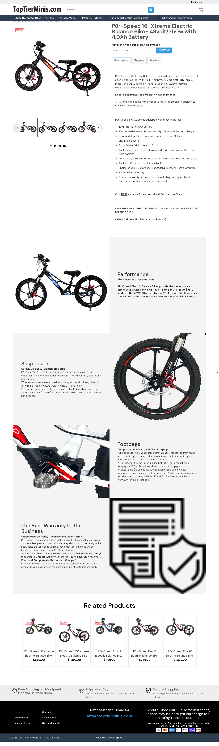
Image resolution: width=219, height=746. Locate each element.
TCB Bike (50, 18)
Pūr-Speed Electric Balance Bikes (129, 18)
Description (121, 60)
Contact (46, 712)
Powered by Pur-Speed (109, 737)
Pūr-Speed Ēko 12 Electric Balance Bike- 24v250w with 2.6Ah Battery (109, 653)
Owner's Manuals (51, 723)
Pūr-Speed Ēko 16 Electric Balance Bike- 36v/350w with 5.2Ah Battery (145, 653)
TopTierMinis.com (28, 737)
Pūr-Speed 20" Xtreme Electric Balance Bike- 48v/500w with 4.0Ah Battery (74, 653)
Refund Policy (49, 717)
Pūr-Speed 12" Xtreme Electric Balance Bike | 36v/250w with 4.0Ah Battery (39, 653)
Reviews (154, 60)
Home (17, 712)
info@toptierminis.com (178, 18)
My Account (197, 2)
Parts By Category (93, 18)
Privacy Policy (21, 717)
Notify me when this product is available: (136, 44)
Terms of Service (23, 723)
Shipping (139, 60)
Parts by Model (68, 18)
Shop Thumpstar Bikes (28, 18)
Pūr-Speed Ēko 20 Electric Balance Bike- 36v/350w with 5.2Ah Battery (180, 653)
